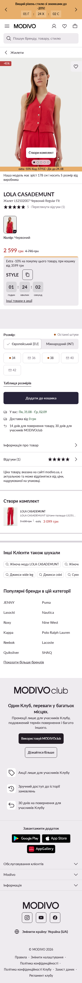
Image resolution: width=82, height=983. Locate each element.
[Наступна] (76, 9)
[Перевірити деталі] (76, 445)
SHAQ (47, 652)
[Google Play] (26, 838)
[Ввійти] (54, 26)
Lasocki (9, 612)
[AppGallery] (41, 849)
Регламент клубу (41, 975)
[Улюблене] (64, 26)
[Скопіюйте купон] (27, 274)
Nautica (48, 612)
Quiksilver (11, 652)
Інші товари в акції (19, 301)
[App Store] (56, 838)
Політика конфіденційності (39, 963)
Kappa (8, 632)
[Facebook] (55, 917)
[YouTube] (41, 917)
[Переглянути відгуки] (76, 459)
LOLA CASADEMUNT (28, 194)
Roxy (7, 622)
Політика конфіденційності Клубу (27, 969)
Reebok (9, 642)
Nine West (50, 622)
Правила (21, 957)
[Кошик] (75, 26)
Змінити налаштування (47, 957)
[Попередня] (6, 9)
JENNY (8, 602)
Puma (46, 602)
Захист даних (64, 969)
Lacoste (48, 642)
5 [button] (34, 207)
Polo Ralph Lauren (56, 632)
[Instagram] (27, 917)
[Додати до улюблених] (76, 66)
